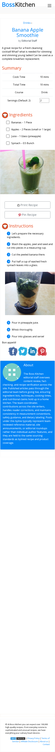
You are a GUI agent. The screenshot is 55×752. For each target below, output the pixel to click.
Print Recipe (29, 205)
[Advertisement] (27, 583)
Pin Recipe (29, 215)
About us (44, 741)
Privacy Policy (33, 738)
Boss (18, 4)
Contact (46, 744)
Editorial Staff (36, 367)
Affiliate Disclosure (29, 741)
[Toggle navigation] (49, 6)
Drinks (27, 23)
